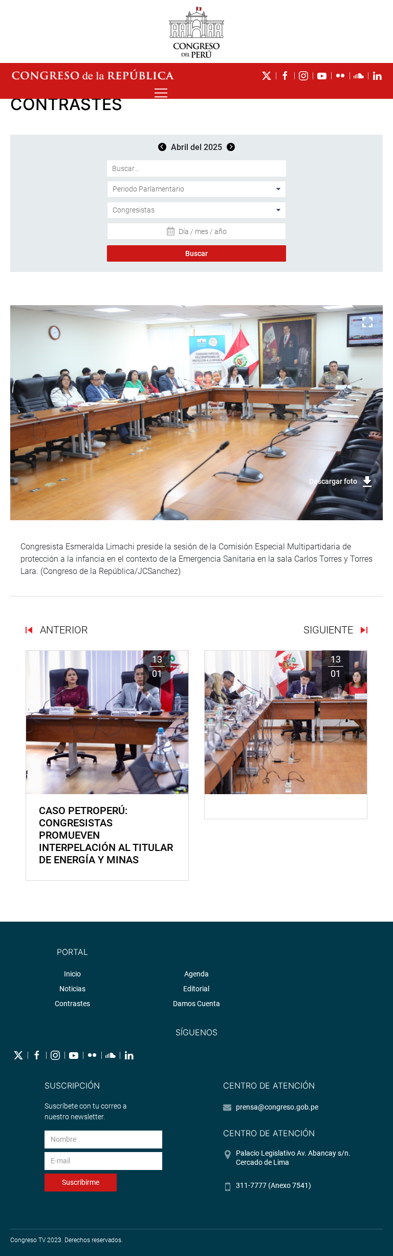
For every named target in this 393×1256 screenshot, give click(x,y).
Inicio (72, 974)
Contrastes (72, 1003)
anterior (62, 630)
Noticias (72, 989)
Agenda (196, 974)
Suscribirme (80, 1182)
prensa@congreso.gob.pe (277, 1107)
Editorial (196, 989)
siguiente (329, 630)
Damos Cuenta (196, 1003)
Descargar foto (333, 481)
